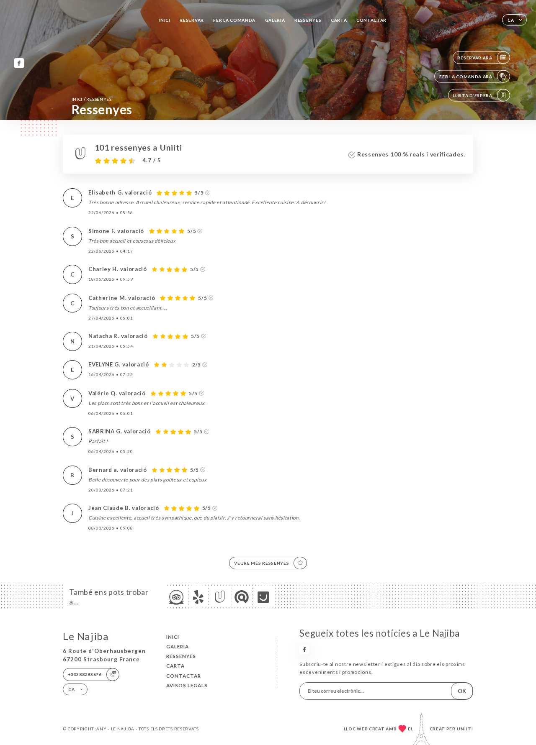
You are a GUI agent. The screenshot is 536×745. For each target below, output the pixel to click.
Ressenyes (307, 20)
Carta (339, 20)
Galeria (275, 20)
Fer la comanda (234, 20)
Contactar (371, 20)
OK (462, 691)
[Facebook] (19, 63)
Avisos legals (187, 685)
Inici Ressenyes (92, 99)
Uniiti (465, 728)
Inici (164, 20)
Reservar (192, 20)
